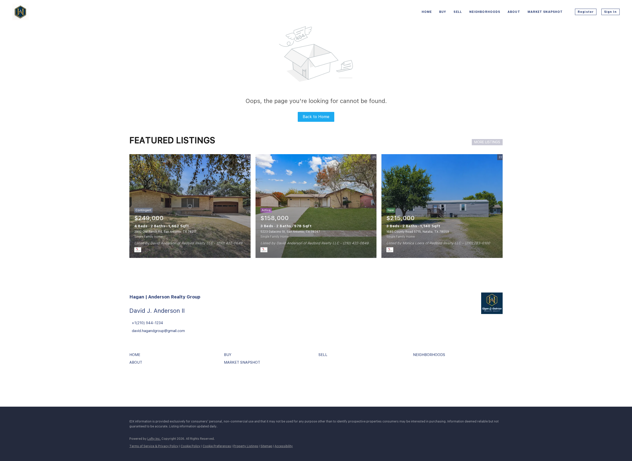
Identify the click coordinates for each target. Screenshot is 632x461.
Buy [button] (442, 12)
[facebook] (134, 382)
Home (427, 12)
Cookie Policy (190, 446)
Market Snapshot (545, 12)
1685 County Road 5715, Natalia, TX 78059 (417, 231)
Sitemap (266, 446)
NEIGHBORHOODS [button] (484, 12)
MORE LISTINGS (487, 142)
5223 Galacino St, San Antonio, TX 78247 (290, 231)
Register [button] (586, 12)
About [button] (514, 12)
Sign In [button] (610, 12)
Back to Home (316, 116)
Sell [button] (458, 12)
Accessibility (284, 446)
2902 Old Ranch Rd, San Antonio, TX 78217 (165, 231)
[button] (136, 356)
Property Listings (245, 446)
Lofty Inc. (154, 438)
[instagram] (148, 382)
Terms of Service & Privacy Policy (153, 446)
